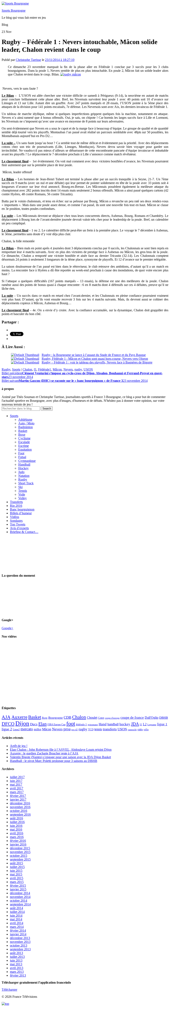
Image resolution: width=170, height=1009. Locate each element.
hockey (124, 724)
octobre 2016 (18, 810)
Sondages (16, 520)
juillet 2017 (17, 777)
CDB (67, 717)
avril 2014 (16, 923)
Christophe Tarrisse (28, 60)
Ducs (34, 724)
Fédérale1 (44, 369)
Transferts (16, 502)
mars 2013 (17, 971)
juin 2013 (16, 960)
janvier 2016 (18, 844)
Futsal (22, 457)
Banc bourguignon (22, 509)
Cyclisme (24, 438)
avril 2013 (16, 968)
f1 (35, 369)
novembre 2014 (20, 897)
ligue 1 (162, 724)
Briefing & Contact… (24, 532)
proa (66, 729)
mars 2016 (17, 837)
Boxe (21, 434)
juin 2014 (16, 915)
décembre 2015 (20, 848)
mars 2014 (17, 927)
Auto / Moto (26, 423)
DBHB (163, 717)
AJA (6, 717)
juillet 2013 (17, 956)
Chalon (27, 369)
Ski (20, 487)
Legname (151, 724)
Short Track (26, 483)
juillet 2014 (17, 912)
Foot (21, 453)
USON (88, 369)
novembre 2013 (20, 941)
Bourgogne (55, 717)
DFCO (8, 723)
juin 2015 (16, 870)
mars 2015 (17, 882)
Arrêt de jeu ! (18, 746)
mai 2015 (16, 874)
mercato (27, 729)
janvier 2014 (18, 934)
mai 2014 (16, 919)
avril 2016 (16, 833)
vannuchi (132, 729)
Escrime (23, 446)
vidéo (140, 729)
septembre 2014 (20, 904)
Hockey (23, 468)
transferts (110, 729)
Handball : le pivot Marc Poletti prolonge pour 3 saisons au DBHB (53, 761)
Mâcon (57, 369)
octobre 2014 (18, 900)
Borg (44, 717)
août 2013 (16, 953)
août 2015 (16, 863)
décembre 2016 (20, 803)
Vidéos (14, 517)
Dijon (22, 723)
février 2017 (18, 796)
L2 (145, 724)
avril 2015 (16, 878)
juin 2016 (16, 825)
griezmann (93, 724)
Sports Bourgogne (14, 10)
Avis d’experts (19, 528)
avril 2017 (16, 788)
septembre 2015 (20, 859)
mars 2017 (17, 792)
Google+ (7, 628)
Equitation (25, 449)
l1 (141, 724)
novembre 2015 (20, 852)
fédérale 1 (81, 724)
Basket (22, 431)
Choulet (92, 718)
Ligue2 (16, 729)
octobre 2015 (18, 855)
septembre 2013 (20, 949)
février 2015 (18, 885)
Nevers (68, 369)
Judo (21, 472)
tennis (98, 729)
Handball (24, 464)
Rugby (6, 369)
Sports (16, 369)
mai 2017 (16, 784)
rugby (78, 369)
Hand (103, 724)
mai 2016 (16, 829)
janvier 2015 (18, 889)
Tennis (22, 490)
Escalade (24, 442)
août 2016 (16, 818)
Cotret (101, 717)
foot (70, 724)
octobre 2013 (18, 945)
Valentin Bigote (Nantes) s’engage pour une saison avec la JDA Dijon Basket (60, 757)
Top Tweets (17, 524)
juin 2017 (16, 781)
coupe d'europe (112, 718)
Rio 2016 (16, 505)
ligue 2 (7, 729)
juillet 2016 (17, 822)
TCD (91, 729)
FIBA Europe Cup (56, 724)
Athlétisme (25, 419)
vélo (146, 729)
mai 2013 (16, 964)
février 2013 (18, 975)
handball (113, 724)
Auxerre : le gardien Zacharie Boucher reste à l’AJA (44, 753)
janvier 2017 (18, 799)
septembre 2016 (20, 814)
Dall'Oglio (151, 717)
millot (37, 729)
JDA (135, 723)
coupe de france (132, 718)
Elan (42, 723)
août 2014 (16, 908)
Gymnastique (27, 460)
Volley (22, 498)
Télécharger (9, 989)
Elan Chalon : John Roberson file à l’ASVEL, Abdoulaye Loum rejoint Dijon (61, 749)
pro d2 (74, 729)
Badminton (25, 427)
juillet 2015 (17, 867)
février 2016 (18, 840)
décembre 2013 (20, 938)
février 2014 (18, 930)
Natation (23, 475)
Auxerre (19, 717)
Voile (21, 494)
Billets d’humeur (21, 513)
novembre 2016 (20, 807)
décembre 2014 (20, 893)
